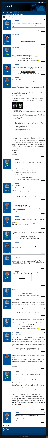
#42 (44, 34)
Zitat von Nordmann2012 (18, 79)
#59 (44, 371)
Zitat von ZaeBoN (18, 185)
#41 (44, 20)
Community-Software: (24, 436)
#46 (44, 159)
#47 (44, 183)
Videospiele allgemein (7, 430)
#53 (44, 271)
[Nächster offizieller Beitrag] (44, 31)
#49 (44, 216)
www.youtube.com (28, 275)
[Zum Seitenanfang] (47, 437)
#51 (44, 242)
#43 (44, 47)
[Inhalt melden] (42, 31)
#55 (44, 299)
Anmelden (39, 2)
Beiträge (4, 55)
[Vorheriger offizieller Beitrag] (43, 31)
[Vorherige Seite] (3, 19)
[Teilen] (44, 19)
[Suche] (45, 2)
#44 (44, 64)
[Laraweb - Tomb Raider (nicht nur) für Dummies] (24, 6)
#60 (44, 412)
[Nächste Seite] (8, 19)
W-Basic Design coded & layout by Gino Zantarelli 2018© (24, 435)
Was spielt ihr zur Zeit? (7, 429)
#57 (44, 332)
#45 (44, 77)
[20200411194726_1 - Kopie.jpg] (18, 105)
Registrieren (42, 2)
